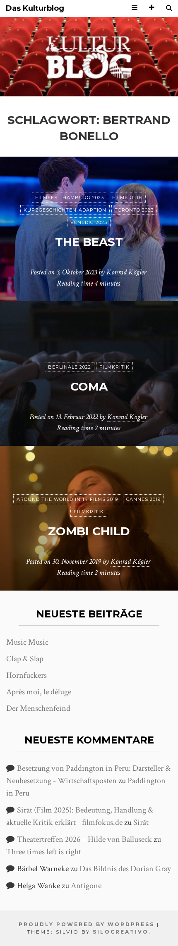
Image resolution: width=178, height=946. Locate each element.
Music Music (27, 642)
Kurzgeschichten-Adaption (65, 210)
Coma (89, 386)
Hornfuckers (26, 675)
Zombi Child (89, 531)
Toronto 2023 (134, 210)
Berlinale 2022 (69, 367)
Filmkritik (127, 197)
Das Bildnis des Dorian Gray (125, 868)
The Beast (89, 242)
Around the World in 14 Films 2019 (67, 499)
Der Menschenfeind (38, 708)
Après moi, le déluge (38, 691)
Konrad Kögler (126, 272)
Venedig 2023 (88, 222)
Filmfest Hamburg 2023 (69, 197)
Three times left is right (43, 851)
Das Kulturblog (35, 8)
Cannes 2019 (143, 499)
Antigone (86, 885)
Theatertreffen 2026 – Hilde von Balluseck (84, 839)
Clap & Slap (24, 658)
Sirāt (141, 822)
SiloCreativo (121, 932)
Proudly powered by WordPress (86, 924)
